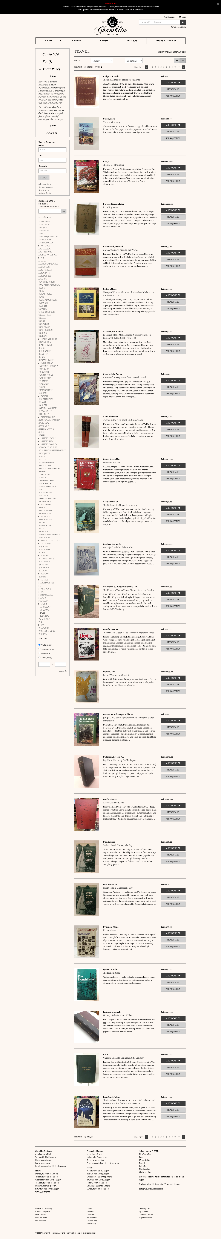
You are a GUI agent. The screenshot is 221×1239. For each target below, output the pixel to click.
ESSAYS (41, 387)
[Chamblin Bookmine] (110, 25)
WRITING (42, 634)
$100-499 (45, 653)
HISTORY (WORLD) (49, 444)
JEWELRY (42, 471)
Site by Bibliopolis (88, 1233)
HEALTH (42, 435)
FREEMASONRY (45, 411)
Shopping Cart (144, 1209)
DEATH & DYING (45, 345)
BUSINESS (42, 306)
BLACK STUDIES (45, 294)
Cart (183, 16)
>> (179, 67)
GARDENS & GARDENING (49, 420)
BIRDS (41, 291)
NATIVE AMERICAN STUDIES (50, 535)
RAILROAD (43, 565)
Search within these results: (49, 207)
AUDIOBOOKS (44, 267)
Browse (76, 40)
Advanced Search (178, 26)
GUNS (41, 432)
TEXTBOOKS (43, 610)
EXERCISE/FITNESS (46, 390)
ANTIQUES (45, 246)
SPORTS (44, 604)
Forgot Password (145, 1218)
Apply (61, 671)
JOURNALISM (44, 474)
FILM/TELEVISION (46, 399)
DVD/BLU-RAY (47, 363)
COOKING (42, 333)
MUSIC (41, 529)
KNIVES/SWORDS (46, 481)
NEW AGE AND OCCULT (50, 541)
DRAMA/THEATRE (46, 360)
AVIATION (42, 279)
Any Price (46, 645)
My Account (143, 1212)
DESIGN (41, 348)
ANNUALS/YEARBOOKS (48, 237)
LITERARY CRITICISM (47, 499)
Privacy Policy (92, 1221)
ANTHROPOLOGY (45, 243)
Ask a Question (173, 96)
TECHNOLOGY (44, 607)
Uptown (132, 40)
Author (41, 145)
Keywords (42, 166)
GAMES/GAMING (48, 417)
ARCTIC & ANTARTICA (47, 255)
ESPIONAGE (43, 384)
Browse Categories (45, 187)
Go (64, 211)
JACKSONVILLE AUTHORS (49, 468)
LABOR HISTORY (45, 484)
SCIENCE (44, 580)
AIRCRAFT (42, 228)
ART (42, 258)
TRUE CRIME (43, 616)
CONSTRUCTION (45, 330)
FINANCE (42, 402)
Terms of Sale (92, 1218)
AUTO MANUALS (45, 270)
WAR (43, 625)
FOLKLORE (42, 405)
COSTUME (42, 336)
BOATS (41, 297)
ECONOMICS (43, 369)
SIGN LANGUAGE (45, 595)
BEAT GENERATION (46, 282)
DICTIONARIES (44, 351)
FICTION (44, 396)
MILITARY (42, 523)
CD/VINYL (42, 309)
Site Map (76, 1233)
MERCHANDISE (45, 520)
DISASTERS (43, 354)
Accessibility (91, 1224)
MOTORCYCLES (44, 526)
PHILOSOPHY (44, 550)
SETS (40, 586)
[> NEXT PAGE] (183, 67)
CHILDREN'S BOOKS (46, 312)
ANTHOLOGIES (44, 240)
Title (40, 156)
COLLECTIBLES (44, 315)
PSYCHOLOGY (44, 562)
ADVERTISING (44, 222)
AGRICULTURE (44, 225)
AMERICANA (43, 231)
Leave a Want (40, 1221)
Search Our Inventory (43, 1209)
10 (175, 67)
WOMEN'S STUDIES (46, 631)
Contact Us (91, 1215)
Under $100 (47, 649)
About (48, 40)
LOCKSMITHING (45, 502)
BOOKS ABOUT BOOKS (48, 300)
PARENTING (43, 547)
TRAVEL (41, 613)
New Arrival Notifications (173, 52)
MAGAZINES (46, 505)
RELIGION (45, 574)
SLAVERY (42, 598)
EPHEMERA (43, 381)
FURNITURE (43, 414)
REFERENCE (43, 571)
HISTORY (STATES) (48, 438)
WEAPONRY (43, 628)
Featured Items (41, 1218)
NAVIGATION (44, 538)
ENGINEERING (44, 378)
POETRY (41, 553)
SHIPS (41, 592)
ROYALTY (42, 577)
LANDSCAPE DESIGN (47, 487)
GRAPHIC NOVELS (46, 429)
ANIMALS (42, 234)
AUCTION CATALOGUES (48, 264)
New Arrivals (43, 190)
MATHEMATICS (44, 514)
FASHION (42, 393)
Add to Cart (171, 83)
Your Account (169, 16)
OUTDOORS (46, 544)
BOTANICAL (43, 303)
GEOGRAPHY (43, 426)
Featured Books (44, 193)
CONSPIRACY (44, 327)
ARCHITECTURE (45, 252)
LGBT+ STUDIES (45, 493)
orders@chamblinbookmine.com (54, 1166)
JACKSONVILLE (44, 465)
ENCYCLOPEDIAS (45, 375)
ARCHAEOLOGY (45, 249)
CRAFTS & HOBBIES (49, 339)
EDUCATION (43, 372)
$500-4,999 (46, 658)
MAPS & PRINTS (45, 511)
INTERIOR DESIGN (46, 462)
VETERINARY (44, 619)
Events (104, 40)
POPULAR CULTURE (46, 559)
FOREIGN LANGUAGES (47, 408)
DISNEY (41, 357)
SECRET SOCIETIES (46, 583)
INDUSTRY (43, 459)
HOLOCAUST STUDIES (47, 447)
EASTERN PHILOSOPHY (48, 366)
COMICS (41, 321)
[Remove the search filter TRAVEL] (101, 67)
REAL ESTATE (43, 568)
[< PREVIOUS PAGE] (146, 67)
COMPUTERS (43, 324)
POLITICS (44, 556)
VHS (40, 622)
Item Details (173, 89)
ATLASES (42, 261)
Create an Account (146, 1215)
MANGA (41, 508)
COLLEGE (42, 318)
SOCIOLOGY (43, 601)
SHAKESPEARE (44, 589)
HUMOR (42, 456)
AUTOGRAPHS (44, 273)
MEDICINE (45, 517)
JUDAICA (42, 477)
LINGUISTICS (43, 496)
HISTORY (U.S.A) (47, 441)
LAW (40, 490)
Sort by (77, 61)
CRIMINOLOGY (44, 342)
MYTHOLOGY (44, 532)
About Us (90, 1212)
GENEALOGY (43, 423)
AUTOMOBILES (44, 276)
